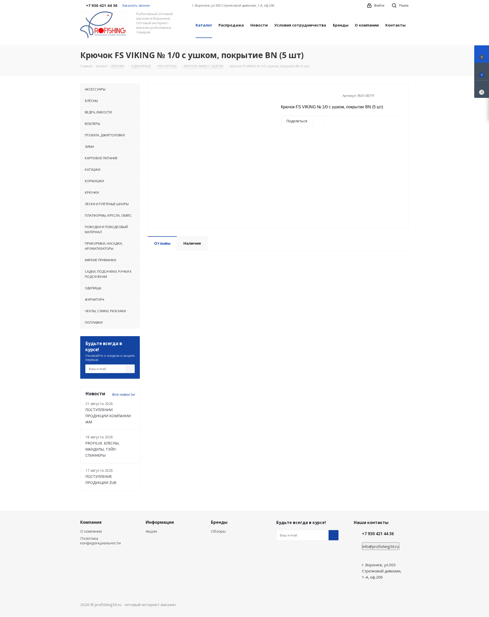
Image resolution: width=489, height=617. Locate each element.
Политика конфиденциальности (100, 540)
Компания (91, 522)
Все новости (123, 394)
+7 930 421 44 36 (378, 533)
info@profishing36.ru (380, 546)
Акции (151, 531)
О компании (91, 531)
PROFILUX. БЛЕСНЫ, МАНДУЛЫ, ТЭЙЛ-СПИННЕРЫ (102, 449)
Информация (160, 522)
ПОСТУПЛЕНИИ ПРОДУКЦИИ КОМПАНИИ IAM (108, 415)
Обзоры (218, 531)
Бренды (219, 522)
